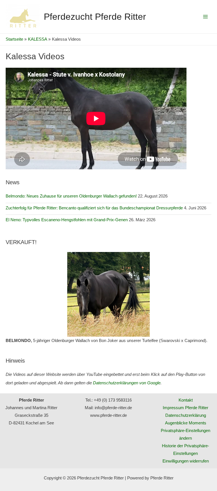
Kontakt (186, 400)
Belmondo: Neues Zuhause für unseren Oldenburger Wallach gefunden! (71, 196)
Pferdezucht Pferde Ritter (95, 17)
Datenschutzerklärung (185, 415)
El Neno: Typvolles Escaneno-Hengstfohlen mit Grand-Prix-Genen (67, 220)
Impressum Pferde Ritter (185, 407)
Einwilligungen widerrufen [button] (185, 461)
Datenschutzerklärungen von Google (126, 383)
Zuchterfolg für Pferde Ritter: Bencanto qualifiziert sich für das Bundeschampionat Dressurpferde (94, 208)
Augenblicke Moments (185, 423)
